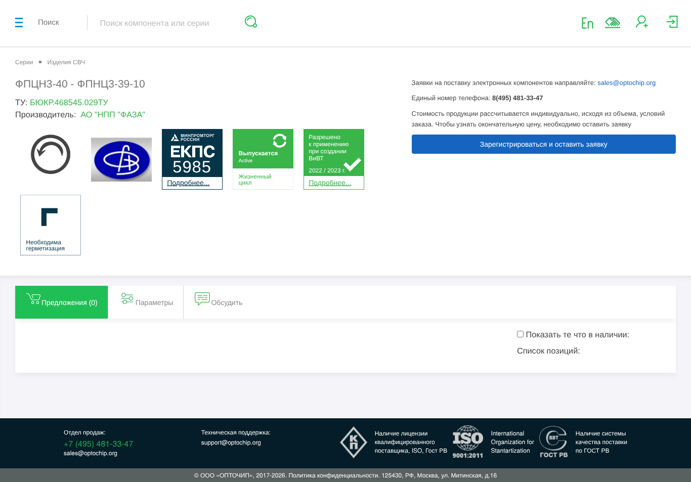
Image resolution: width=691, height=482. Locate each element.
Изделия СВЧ (66, 62)
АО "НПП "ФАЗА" (112, 114)
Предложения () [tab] (69, 302)
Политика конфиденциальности (333, 475)
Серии (24, 62)
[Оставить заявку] (612, 22)
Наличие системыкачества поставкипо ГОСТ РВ (601, 442)
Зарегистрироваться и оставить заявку (544, 144)
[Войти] (672, 25)
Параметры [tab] (155, 302)
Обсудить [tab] (226, 302)
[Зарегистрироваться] (641, 25)
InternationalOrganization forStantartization (512, 442)
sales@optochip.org (626, 82)
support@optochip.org (231, 442)
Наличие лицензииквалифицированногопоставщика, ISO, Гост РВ (411, 442)
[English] (590, 22)
